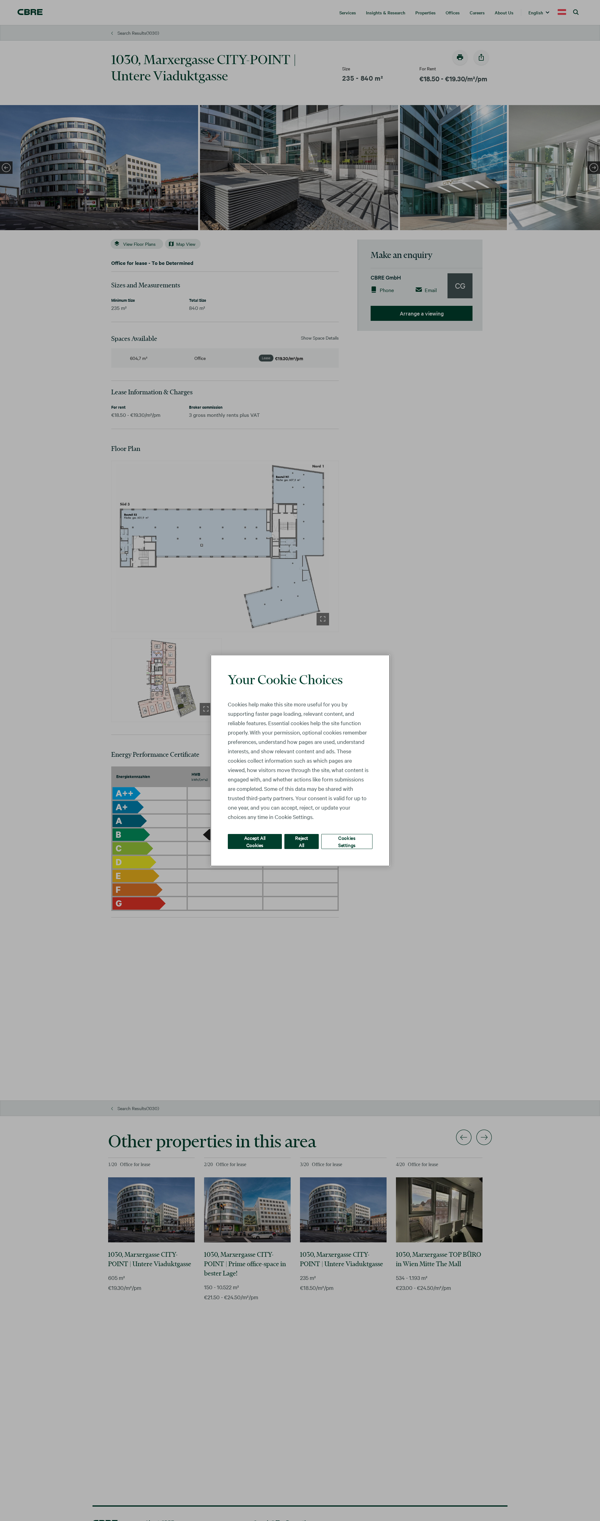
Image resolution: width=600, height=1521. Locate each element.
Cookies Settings (347, 841)
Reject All (301, 841)
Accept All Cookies (255, 841)
